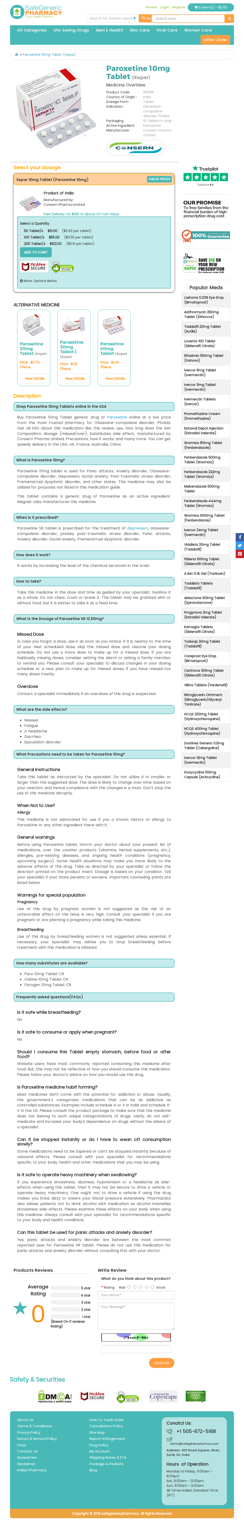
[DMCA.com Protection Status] (55, 1396)
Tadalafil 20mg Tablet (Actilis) (202, 329)
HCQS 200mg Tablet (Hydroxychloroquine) (202, 716)
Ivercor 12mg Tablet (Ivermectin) (200, 760)
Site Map (97, 1432)
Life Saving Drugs (71, 30)
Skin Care (140, 30)
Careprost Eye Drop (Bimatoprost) (200, 658)
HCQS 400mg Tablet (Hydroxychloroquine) (202, 731)
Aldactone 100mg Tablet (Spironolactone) (204, 600)
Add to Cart (36, 252)
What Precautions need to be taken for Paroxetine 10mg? (70, 754)
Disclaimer (26, 1463)
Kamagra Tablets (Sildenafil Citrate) (199, 629)
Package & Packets (106, 1463)
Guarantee (27, 1457)
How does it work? (33, 555)
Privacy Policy (29, 1432)
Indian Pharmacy (31, 1470)
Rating (109, 1287)
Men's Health (109, 30)
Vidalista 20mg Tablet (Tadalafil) (202, 547)
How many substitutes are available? (52, 963)
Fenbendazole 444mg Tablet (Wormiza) (202, 503)
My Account (99, 1451)
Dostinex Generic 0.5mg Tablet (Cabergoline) (204, 745)
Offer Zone (215, 39)
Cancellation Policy (106, 1425)
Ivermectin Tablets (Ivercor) (200, 401)
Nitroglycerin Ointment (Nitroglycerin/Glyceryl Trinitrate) (203, 699)
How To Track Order (106, 1419)
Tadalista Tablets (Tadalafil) (198, 585)
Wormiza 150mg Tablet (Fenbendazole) (203, 445)
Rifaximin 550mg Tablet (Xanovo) (204, 358)
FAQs (21, 1444)
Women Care (198, 30)
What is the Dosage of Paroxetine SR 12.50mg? (60, 619)
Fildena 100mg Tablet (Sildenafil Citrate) (201, 561)
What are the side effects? (41, 710)
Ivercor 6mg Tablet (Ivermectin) (200, 372)
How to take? (28, 582)
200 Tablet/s (34, 243)
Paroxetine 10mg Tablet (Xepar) (49, 54)
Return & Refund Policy (37, 1438)
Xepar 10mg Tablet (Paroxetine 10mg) (52, 179)
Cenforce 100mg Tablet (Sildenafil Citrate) (204, 673)
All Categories (32, 30)
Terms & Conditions (34, 1425)
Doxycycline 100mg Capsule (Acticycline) (202, 774)
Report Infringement (107, 1438)
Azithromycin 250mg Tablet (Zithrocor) (201, 314)
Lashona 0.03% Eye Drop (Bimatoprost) (204, 300)
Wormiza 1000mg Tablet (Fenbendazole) (204, 518)
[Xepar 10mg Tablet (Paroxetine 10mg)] (30, 202)
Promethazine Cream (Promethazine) (202, 416)
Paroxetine (117, 417)
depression (137, 528)
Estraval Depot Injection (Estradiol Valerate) (204, 430)
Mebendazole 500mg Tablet (201, 489)
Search (151, 18)
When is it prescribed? (37, 518)
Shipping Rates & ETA (107, 1457)
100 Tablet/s (33, 237)
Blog (93, 1470)
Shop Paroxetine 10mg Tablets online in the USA (61, 407)
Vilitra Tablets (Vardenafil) (206, 685)
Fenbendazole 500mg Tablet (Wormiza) (202, 459)
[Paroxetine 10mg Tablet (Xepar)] (56, 108)
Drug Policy (98, 1444)
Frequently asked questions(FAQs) (49, 997)
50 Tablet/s (33, 230)
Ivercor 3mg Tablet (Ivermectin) (200, 387)
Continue (161, 1363)
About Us (25, 1419)
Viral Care (167, 30)
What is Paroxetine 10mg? (40, 460)
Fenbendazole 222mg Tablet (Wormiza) (202, 474)
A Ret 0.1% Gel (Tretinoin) (204, 573)
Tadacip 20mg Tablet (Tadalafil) (202, 644)
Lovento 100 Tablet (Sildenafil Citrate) (199, 343)
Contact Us (27, 1451)
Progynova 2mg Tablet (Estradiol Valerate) (203, 615)
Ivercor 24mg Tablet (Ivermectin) (201, 532)
